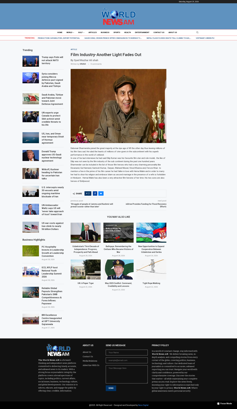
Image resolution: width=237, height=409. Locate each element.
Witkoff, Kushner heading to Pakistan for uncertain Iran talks (52, 174)
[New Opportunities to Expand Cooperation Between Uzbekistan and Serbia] (151, 233)
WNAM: (83, 64)
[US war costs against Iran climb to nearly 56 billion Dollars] (30, 227)
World (69, 32)
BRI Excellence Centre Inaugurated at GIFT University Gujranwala (52, 320)
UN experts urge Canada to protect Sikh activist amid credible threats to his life (51, 118)
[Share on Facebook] (95, 193)
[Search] (197, 32)
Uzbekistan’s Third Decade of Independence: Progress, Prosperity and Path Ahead (85, 249)
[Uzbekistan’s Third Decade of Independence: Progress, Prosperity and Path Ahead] (86, 233)
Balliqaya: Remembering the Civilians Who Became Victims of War (118, 249)
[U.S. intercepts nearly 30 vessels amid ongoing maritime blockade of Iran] (30, 191)
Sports (116, 32)
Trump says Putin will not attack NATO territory (52, 60)
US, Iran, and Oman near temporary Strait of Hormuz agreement (53, 138)
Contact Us (158, 32)
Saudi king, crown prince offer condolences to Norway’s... (100, 38)
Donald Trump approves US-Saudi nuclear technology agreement (52, 156)
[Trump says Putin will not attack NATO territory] (30, 61)
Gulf (80, 32)
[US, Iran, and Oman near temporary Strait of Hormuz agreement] (30, 137)
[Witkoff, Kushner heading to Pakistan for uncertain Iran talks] (30, 173)
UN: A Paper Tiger (86, 283)
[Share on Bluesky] (101, 193)
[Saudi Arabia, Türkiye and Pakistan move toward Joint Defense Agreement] (30, 98)
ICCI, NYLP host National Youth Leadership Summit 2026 (52, 272)
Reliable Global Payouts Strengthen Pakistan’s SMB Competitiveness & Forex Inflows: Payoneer (52, 296)
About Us (172, 32)
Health (127, 32)
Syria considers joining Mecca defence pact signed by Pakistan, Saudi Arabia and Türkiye (52, 79)
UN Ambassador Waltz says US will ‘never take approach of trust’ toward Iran (53, 210)
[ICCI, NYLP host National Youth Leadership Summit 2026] (30, 271)
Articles (92, 32)
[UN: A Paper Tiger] (86, 270)
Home (59, 32)
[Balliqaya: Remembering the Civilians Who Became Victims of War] (118, 233)
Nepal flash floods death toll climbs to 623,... (156, 38)
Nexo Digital (143, 405)
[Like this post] (89, 193)
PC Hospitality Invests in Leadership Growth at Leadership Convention (53, 251)
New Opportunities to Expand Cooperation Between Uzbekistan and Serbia (151, 249)
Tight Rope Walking (151, 283)
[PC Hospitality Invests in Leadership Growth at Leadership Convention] (30, 250)
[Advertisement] (194, 66)
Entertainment (142, 32)
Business (105, 32)
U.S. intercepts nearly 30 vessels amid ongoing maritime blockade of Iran (53, 192)
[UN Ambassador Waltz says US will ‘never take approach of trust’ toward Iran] (30, 209)
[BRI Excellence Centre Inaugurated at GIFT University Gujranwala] (30, 319)
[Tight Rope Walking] (151, 270)
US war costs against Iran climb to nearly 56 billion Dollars (53, 226)
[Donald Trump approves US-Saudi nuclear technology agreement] (30, 155)
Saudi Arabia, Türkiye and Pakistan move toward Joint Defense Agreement (52, 99)
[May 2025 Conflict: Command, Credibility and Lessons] (118, 270)
